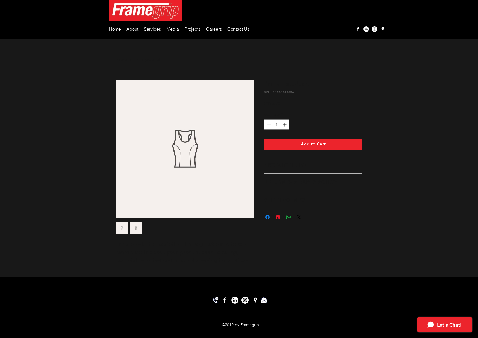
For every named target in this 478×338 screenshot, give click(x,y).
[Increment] (285, 124)
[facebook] (358, 29)
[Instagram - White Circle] (374, 29)
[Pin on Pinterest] (278, 217)
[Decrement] (268, 124)
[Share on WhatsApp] (288, 217)
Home (122, 59)
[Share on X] (299, 217)
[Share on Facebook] (267, 217)
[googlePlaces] (383, 29)
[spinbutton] (277, 124)
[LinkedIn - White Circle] (366, 29)
